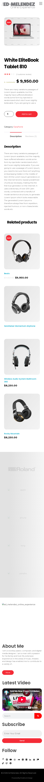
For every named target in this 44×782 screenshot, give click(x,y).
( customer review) (23, 74)
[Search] (38, 716)
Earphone (18, 127)
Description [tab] (16, 136)
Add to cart (27, 114)
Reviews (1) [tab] (31, 136)
